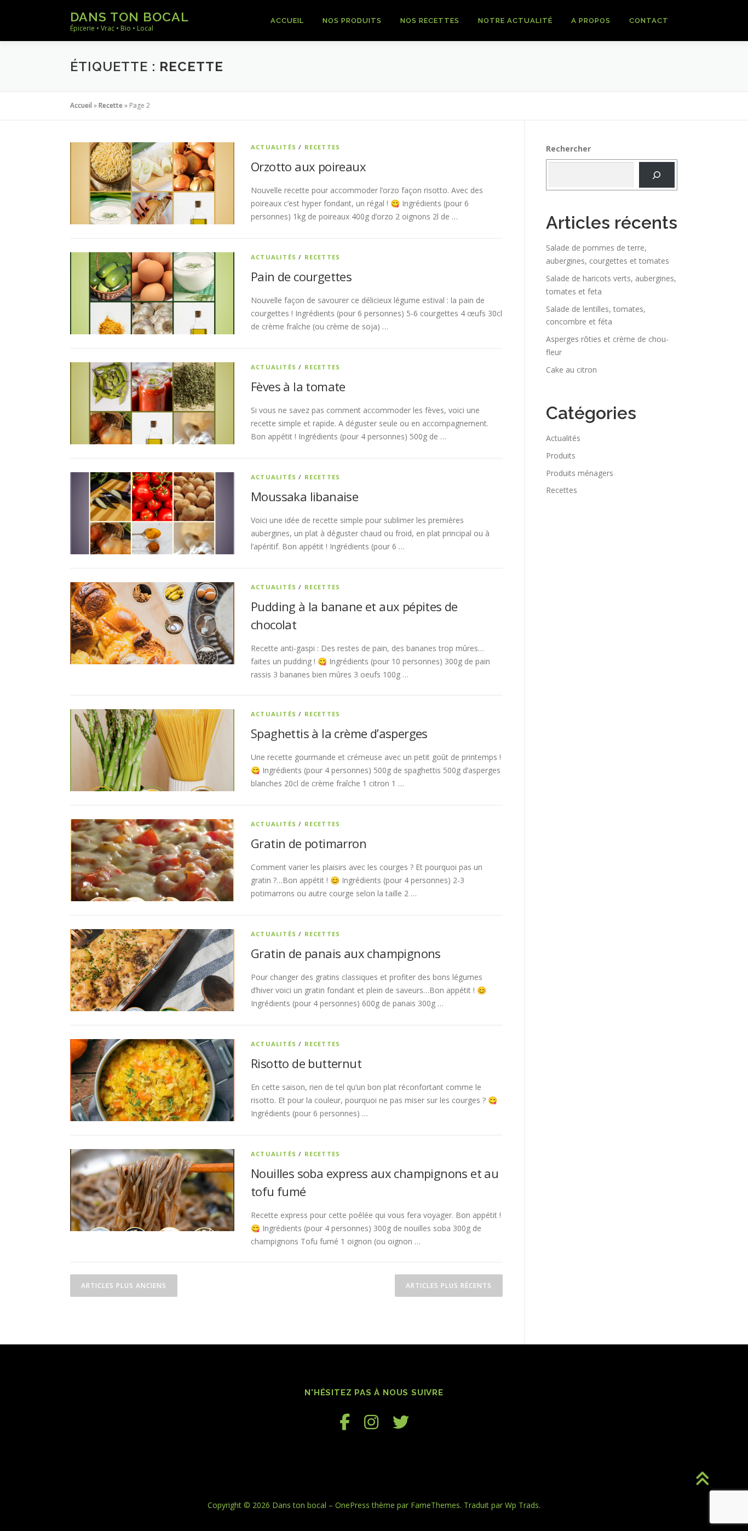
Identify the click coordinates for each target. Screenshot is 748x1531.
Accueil (287, 20)
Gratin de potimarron (308, 843)
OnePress (352, 1505)
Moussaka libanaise (304, 496)
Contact (649, 20)
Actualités (273, 147)
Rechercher (568, 148)
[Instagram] (371, 1422)
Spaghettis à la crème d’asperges (339, 733)
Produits (561, 455)
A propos (591, 20)
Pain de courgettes (301, 276)
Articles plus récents (449, 1285)
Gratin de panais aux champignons (346, 953)
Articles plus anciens (123, 1285)
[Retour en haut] (701, 1479)
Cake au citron (571, 369)
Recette (111, 105)
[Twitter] (401, 1422)
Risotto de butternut (306, 1063)
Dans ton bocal (129, 16)
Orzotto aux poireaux (308, 166)
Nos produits (352, 20)
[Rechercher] (657, 175)
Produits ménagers (579, 473)
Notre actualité (515, 20)
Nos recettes (429, 20)
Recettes (322, 147)
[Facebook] (345, 1422)
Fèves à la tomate (298, 386)
